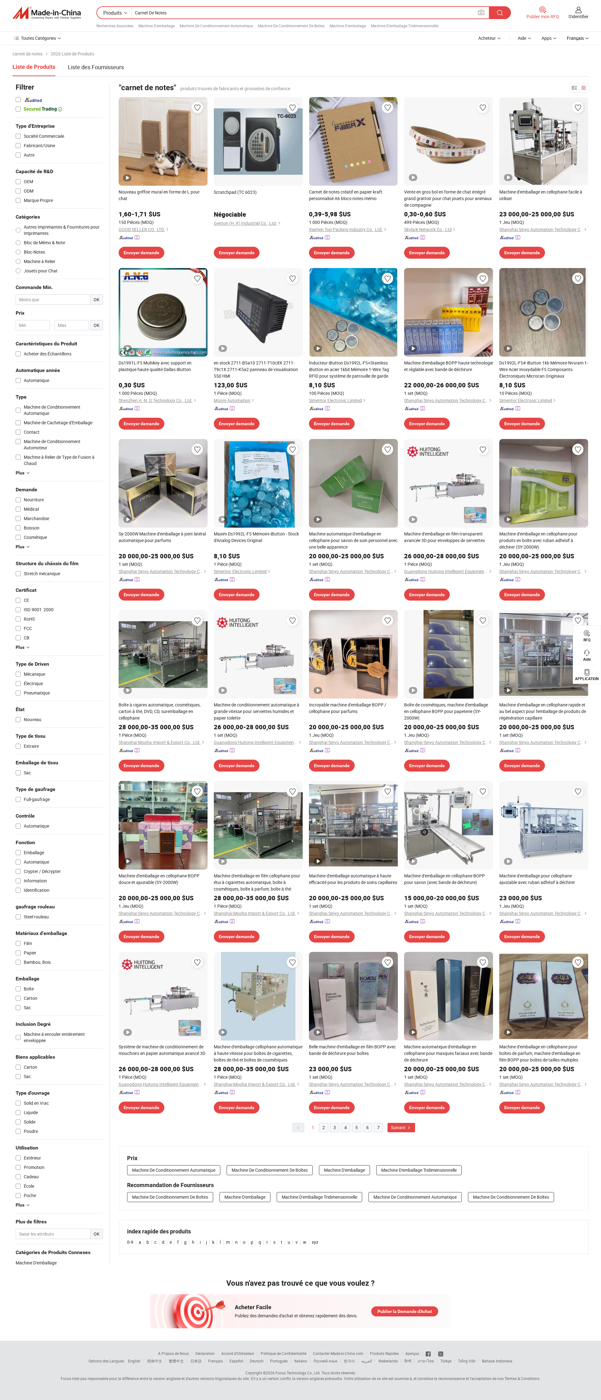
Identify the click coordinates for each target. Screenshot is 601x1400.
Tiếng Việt (466, 1360)
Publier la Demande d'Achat (405, 1311)
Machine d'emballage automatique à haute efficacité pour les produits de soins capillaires (353, 879)
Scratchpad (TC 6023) (235, 192)
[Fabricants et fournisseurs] (47, 12)
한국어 (349, 1360)
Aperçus (412, 1353)
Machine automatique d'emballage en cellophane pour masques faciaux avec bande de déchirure (448, 1053)
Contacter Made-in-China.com (338, 1353)
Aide (522, 38)
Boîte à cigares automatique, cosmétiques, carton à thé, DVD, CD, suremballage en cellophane (160, 711)
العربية (367, 1360)
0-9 (130, 1242)
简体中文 (154, 1360)
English (134, 1360)
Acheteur (487, 38)
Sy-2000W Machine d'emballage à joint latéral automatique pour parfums (162, 537)
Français (215, 1360)
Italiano (300, 1360)
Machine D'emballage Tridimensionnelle (404, 25)
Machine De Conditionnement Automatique (216, 25)
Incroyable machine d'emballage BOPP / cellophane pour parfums (347, 708)
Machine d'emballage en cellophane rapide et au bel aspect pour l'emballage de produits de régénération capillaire (542, 711)
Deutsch (257, 1360)
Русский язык (325, 1360)
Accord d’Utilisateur (237, 1353)
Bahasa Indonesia (497, 1360)
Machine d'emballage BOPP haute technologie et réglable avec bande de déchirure (448, 366)
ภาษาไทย (426, 1360)
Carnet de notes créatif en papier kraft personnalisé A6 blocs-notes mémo (345, 195)
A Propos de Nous (173, 1353)
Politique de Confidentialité (283, 1353)
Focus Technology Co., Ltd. (298, 1372)
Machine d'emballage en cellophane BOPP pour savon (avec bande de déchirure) (444, 879)
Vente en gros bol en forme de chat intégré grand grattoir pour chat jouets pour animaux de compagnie (448, 198)
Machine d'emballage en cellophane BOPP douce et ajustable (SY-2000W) (159, 879)
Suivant (399, 1127)
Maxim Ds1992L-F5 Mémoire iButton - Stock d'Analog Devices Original (256, 537)
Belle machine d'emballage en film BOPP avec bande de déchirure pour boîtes (352, 1050)
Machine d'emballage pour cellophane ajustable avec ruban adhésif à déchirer (537, 879)
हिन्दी (407, 1360)
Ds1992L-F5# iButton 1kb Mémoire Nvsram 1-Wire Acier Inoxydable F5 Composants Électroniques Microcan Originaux (543, 369)
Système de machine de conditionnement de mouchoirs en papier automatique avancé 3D (162, 1050)
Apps (547, 38)
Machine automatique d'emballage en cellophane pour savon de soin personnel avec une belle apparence (353, 540)
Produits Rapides (384, 1353)
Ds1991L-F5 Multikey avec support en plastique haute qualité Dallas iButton (155, 366)
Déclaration (205, 1353)
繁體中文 (176, 1360)
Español (236, 1360)
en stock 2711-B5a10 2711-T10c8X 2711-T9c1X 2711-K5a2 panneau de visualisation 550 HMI (256, 369)
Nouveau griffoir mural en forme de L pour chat (159, 195)
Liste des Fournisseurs (96, 67)
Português (279, 1360)
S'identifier (578, 16)
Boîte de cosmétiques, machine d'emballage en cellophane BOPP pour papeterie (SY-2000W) (446, 711)
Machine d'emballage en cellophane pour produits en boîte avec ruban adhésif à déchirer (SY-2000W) (538, 540)
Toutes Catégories (38, 38)
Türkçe (445, 1360)
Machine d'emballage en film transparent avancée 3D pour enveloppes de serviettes (444, 537)
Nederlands (388, 1360)
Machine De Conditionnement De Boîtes (291, 25)
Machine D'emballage (156, 25)
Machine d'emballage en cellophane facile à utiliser (540, 195)
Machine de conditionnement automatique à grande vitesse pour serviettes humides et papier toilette (256, 711)
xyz (315, 1242)
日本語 (196, 1360)
